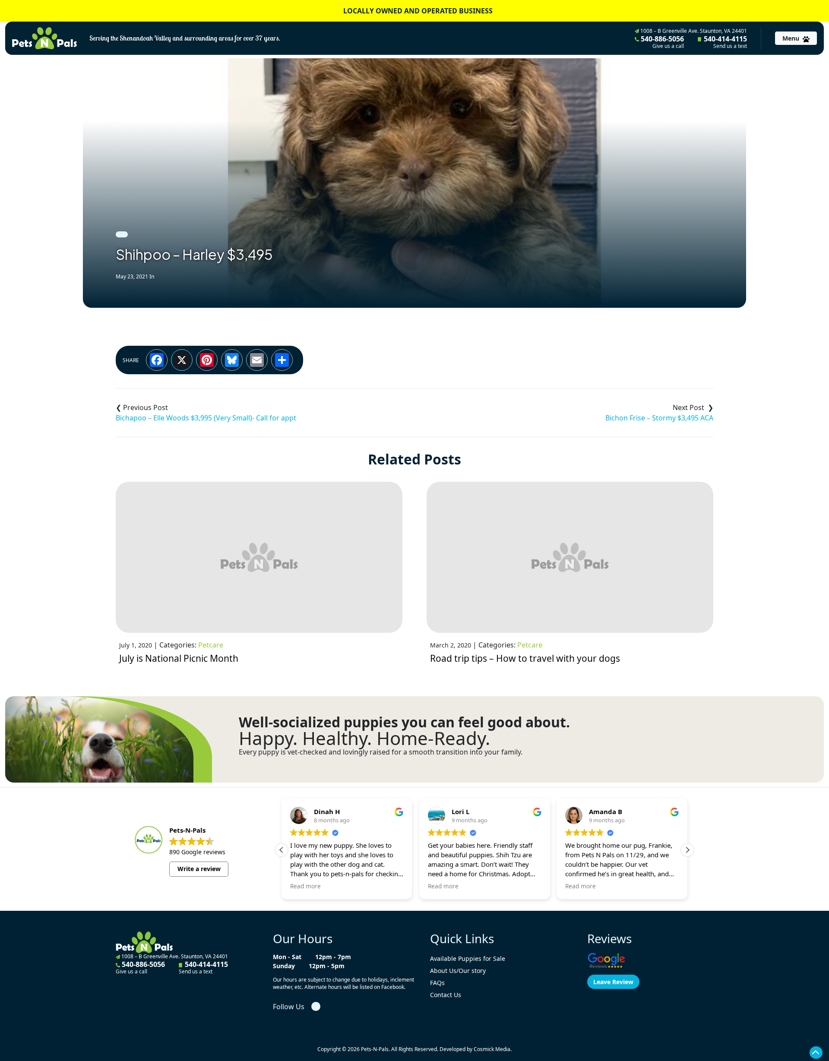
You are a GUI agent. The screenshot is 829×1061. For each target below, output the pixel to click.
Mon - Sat (287, 957)
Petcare (210, 645)
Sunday (284, 966)
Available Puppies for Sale (467, 958)
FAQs (437, 983)
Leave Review (613, 982)
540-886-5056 (661, 42)
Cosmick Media (492, 1049)
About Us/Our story (458, 970)
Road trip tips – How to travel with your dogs (525, 658)
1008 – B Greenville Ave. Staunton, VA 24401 (693, 31)
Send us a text (730, 46)
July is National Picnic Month (178, 658)
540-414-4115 (724, 42)
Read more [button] (305, 886)
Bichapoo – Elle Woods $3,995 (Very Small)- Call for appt (206, 418)
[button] (687, 849)
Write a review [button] (199, 869)
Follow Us (288, 1006)
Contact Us (445, 995)
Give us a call (668, 46)
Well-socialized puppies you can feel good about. (404, 722)
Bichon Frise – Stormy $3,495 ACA (659, 418)
